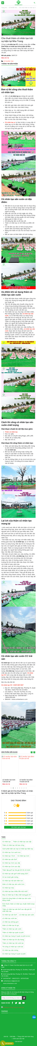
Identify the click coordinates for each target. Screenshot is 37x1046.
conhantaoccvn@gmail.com (11, 981)
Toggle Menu (2, 2)
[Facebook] (12, 1003)
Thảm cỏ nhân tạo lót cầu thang (13, 940)
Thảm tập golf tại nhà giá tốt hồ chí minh (16, 870)
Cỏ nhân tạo (6, 842)
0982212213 (15, 978)
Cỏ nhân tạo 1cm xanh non (11, 852)
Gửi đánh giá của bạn (18, 827)
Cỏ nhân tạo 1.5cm (8, 856)
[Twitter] (16, 1003)
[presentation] (32, 752)
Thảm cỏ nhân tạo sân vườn (11, 929)
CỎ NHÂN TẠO (13, 7)
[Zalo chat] (34, 1017)
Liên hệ (6, 1036)
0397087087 (7, 978)
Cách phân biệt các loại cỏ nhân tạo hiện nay (17, 849)
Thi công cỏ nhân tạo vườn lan (12, 947)
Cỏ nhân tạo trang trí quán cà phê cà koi (16, 936)
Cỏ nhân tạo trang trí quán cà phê (13, 954)
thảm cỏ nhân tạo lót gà (10, 925)
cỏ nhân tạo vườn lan (9, 918)
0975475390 (25, 978)
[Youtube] (23, 1003)
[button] (11, 788)
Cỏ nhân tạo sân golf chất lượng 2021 (15, 874)
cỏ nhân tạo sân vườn (26, 915)
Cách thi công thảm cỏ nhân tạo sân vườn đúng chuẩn (16, 899)
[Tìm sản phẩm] (34, 2)
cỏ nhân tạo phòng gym (10, 922)
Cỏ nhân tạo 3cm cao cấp (11, 863)
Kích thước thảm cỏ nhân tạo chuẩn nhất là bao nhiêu (18, 905)
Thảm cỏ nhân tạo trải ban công (13, 845)
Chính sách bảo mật (18, 1038)
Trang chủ (4, 7)
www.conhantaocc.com (10, 983)
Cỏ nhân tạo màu (8, 888)
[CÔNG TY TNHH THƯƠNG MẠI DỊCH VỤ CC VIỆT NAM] (18, 2)
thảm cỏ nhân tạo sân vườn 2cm (13, 884)
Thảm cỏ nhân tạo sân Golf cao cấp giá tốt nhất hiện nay (17, 910)
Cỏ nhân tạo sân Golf (9, 859)
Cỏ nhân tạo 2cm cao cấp (11, 866)
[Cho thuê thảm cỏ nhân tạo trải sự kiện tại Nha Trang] (18, 23)
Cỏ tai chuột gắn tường (10, 877)
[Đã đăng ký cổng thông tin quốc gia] (12, 1007)
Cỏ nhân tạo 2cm (23, 856)
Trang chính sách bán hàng (25, 1036)
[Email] (20, 1003)
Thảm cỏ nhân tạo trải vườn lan (13, 943)
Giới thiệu (12, 1036)
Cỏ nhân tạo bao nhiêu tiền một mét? (15, 891)
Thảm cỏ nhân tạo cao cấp (22, 842)
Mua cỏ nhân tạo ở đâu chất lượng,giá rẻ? (16, 895)
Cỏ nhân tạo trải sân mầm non (12, 881)
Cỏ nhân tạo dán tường (10, 950)
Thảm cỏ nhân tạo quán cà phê (12, 932)
